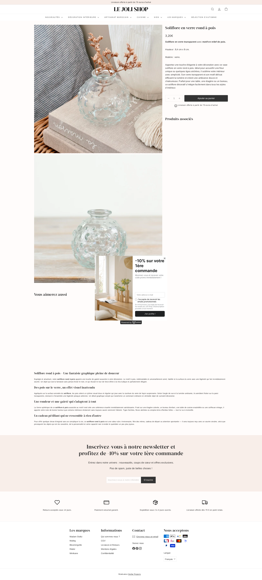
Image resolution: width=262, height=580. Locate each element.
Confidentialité (107, 553)
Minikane (74, 553)
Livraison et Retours (110, 545)
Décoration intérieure (82, 17)
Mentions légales (109, 549)
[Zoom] (98, 89)
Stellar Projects (134, 574)
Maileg (73, 541)
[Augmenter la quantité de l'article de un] (179, 98)
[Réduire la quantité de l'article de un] (168, 98)
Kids (157, 17)
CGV (103, 541)
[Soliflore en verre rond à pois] (196, 131)
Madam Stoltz (76, 536)
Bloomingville (76, 545)
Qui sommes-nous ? (110, 536)
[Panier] (226, 9)
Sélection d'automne (204, 17)
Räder (72, 549)
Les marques (175, 17)
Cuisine (142, 17)
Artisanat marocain (116, 17)
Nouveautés (53, 17)
